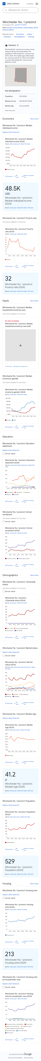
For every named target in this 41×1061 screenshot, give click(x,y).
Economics (20, 34)
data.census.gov (15, 144)
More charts (34, 119)
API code (17, 176)
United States (28, 28)
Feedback (30, 4)
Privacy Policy (28, 1058)
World (11, 30)
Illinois (20, 28)
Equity (29, 34)
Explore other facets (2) (11, 132)
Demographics (19, 37)
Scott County (12, 28)
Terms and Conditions (15, 1058)
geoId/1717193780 (20, 25)
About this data (25, 144)
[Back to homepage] (4, 3)
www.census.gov (10, 110)
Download (9, 176)
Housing (31, 37)
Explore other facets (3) (11, 652)
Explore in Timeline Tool (29, 176)
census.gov (13, 207)
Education (7, 37)
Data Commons (13, 4)
